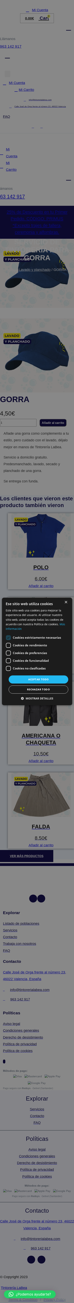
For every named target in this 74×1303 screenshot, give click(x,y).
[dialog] (37, 651)
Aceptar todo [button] (38, 679)
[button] (30, 1294)
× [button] (65, 602)
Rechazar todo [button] (38, 689)
